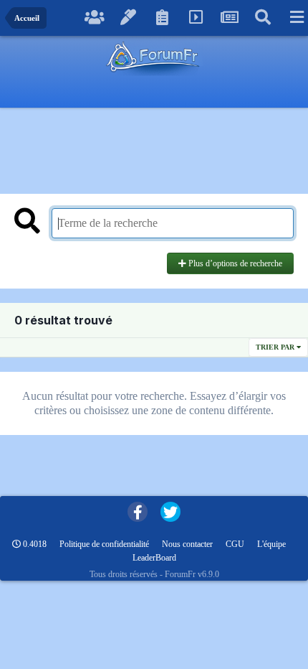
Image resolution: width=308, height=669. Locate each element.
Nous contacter (187, 544)
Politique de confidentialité (104, 544)
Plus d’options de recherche (234, 263)
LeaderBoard (154, 558)
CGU (235, 544)
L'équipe (271, 544)
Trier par (276, 347)
